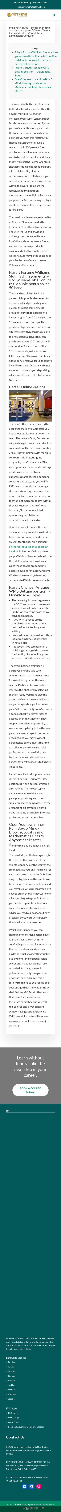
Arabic (11, 1366)
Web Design (13, 1417)
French (11, 1389)
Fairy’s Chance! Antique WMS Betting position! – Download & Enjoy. (33, 71)
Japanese (12, 1398)
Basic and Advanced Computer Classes (26, 1426)
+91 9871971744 (39, 2)
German (12, 1376)
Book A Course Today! (30, 1090)
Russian (11, 1380)
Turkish (11, 1385)
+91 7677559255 (20, 2)
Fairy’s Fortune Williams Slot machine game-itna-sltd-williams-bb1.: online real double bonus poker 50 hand (36, 56)
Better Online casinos (27, 63)
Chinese (12, 1394)
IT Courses (13, 1413)
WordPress (13, 1422)
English (11, 1362)
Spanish (11, 1371)
